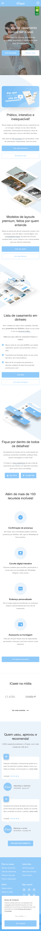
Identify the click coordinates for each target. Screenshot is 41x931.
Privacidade (8, 911)
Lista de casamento (9, 871)
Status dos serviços (29, 871)
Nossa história (7, 888)
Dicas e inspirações (9, 879)
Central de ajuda (28, 868)
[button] (20, 96)
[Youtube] (29, 895)
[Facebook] (29, 890)
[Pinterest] (34, 890)
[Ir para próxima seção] (20, 67)
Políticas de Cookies (24, 909)
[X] (24, 895)
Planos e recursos (8, 875)
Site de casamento (8, 868)
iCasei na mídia (7, 892)
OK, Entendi (20, 923)
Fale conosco (27, 875)
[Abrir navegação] (2, 3)
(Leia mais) (33, 769)
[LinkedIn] (34, 895)
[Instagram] (24, 890)
